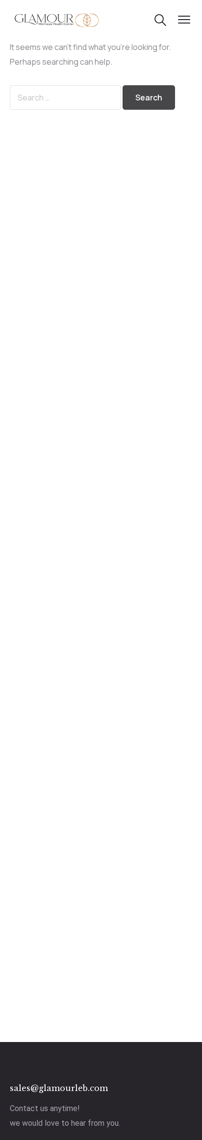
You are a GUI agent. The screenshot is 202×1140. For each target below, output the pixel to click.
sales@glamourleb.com (59, 1088)
